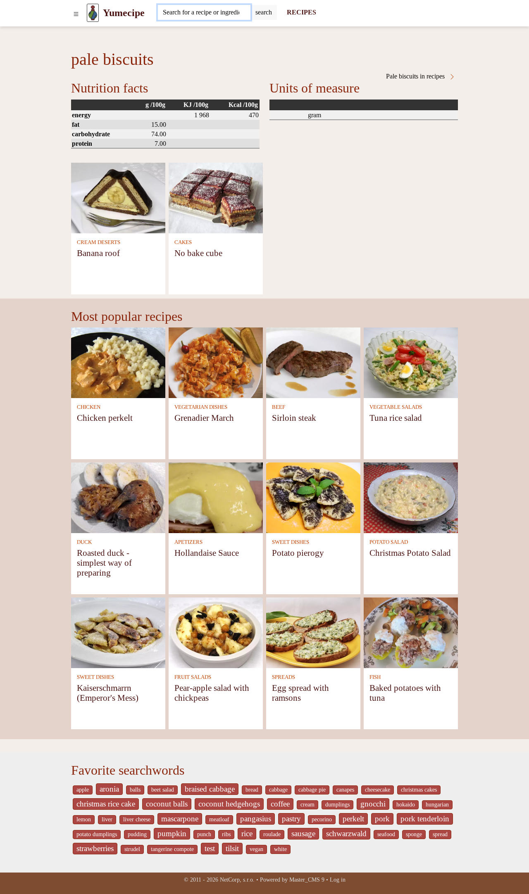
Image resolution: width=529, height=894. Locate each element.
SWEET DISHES (290, 542)
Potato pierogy (298, 552)
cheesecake (377, 790)
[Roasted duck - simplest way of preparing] (118, 496)
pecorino (322, 819)
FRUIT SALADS (192, 677)
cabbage (278, 790)
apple (82, 790)
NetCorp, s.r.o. (237, 880)
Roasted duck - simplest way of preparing (104, 562)
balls (135, 790)
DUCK (84, 542)
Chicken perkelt (105, 417)
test (210, 848)
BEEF (278, 407)
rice (247, 833)
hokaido (405, 805)
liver (107, 819)
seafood (386, 834)
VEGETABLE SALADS (395, 407)
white (280, 849)
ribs (226, 834)
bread (251, 790)
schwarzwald (346, 833)
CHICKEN (88, 407)
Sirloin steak (294, 417)
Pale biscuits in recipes (416, 76)
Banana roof (98, 253)
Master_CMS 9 (306, 880)
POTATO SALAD (388, 542)
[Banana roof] (118, 197)
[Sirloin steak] (313, 361)
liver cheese (136, 819)
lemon (83, 819)
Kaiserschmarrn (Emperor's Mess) (107, 692)
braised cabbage (210, 789)
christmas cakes (419, 790)
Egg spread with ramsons (300, 692)
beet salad (162, 790)
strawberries (95, 848)
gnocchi (373, 803)
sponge (414, 834)
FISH (375, 677)
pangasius (255, 818)
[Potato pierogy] (313, 496)
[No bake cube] (216, 197)
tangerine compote (172, 849)
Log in (338, 880)
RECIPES (301, 12)
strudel (132, 849)
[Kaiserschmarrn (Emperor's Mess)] (118, 632)
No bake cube (198, 253)
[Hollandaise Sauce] (216, 496)
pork (382, 818)
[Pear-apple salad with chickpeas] (216, 632)
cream (307, 805)
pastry (291, 818)
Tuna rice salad (395, 417)
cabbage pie (312, 790)
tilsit (232, 848)
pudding (137, 834)
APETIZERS (188, 542)
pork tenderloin (424, 818)
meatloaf (219, 819)
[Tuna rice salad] (411, 361)
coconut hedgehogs (229, 803)
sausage (303, 833)
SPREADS (283, 677)
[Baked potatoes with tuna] (411, 632)
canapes (345, 790)
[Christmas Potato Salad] (411, 496)
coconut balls (167, 803)
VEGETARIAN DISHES (200, 407)
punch (204, 834)
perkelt (353, 818)
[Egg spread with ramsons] (313, 632)
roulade (272, 834)
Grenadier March (204, 417)
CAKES (183, 242)
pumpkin (171, 833)
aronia (109, 789)
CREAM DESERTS (98, 242)
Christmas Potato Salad (410, 552)
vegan (256, 849)
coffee (280, 803)
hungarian (437, 805)
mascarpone (179, 818)
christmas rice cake (105, 803)
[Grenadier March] (216, 361)
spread (440, 834)
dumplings (337, 805)
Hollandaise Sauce (206, 552)
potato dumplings (96, 834)
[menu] (76, 12)
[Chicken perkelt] (118, 361)
